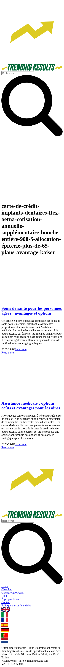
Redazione (20, 349)
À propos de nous (11, 599)
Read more (7, 352)
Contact (5, 602)
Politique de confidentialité (16, 605)
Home (4, 586)
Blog (4, 595)
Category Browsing (12, 592)
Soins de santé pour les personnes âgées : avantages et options (31, 310)
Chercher (6, 589)
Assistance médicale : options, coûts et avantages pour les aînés (30, 405)
